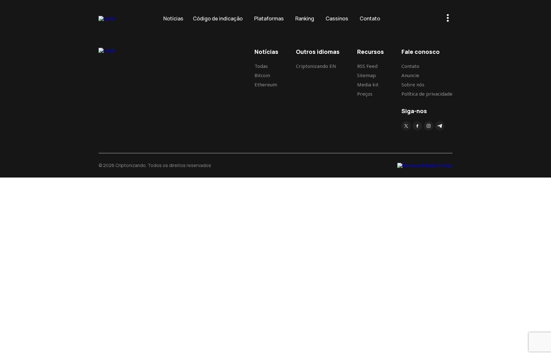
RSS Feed (367, 66)
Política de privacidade (426, 94)
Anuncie (410, 75)
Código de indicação (218, 18)
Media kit (367, 84)
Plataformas (269, 18)
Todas (261, 66)
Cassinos (337, 18)
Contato (370, 18)
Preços (364, 94)
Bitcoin (262, 75)
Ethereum (265, 84)
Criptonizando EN (316, 66)
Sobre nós (412, 84)
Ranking (304, 18)
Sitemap (366, 75)
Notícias (173, 18)
